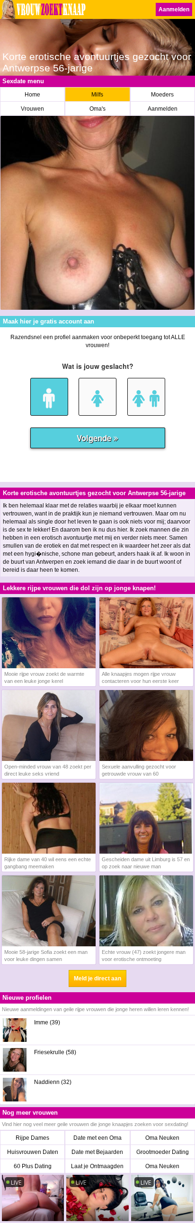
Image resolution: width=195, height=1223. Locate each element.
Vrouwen (32, 108)
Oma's (97, 108)
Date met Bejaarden (97, 1152)
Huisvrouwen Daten (32, 1152)
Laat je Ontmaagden (97, 1166)
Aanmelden (174, 9)
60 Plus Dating (33, 1166)
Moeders (162, 94)
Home (32, 94)
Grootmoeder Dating (162, 1152)
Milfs (97, 94)
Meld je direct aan (97, 978)
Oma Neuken (162, 1138)
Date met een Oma (97, 1138)
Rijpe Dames (32, 1138)
